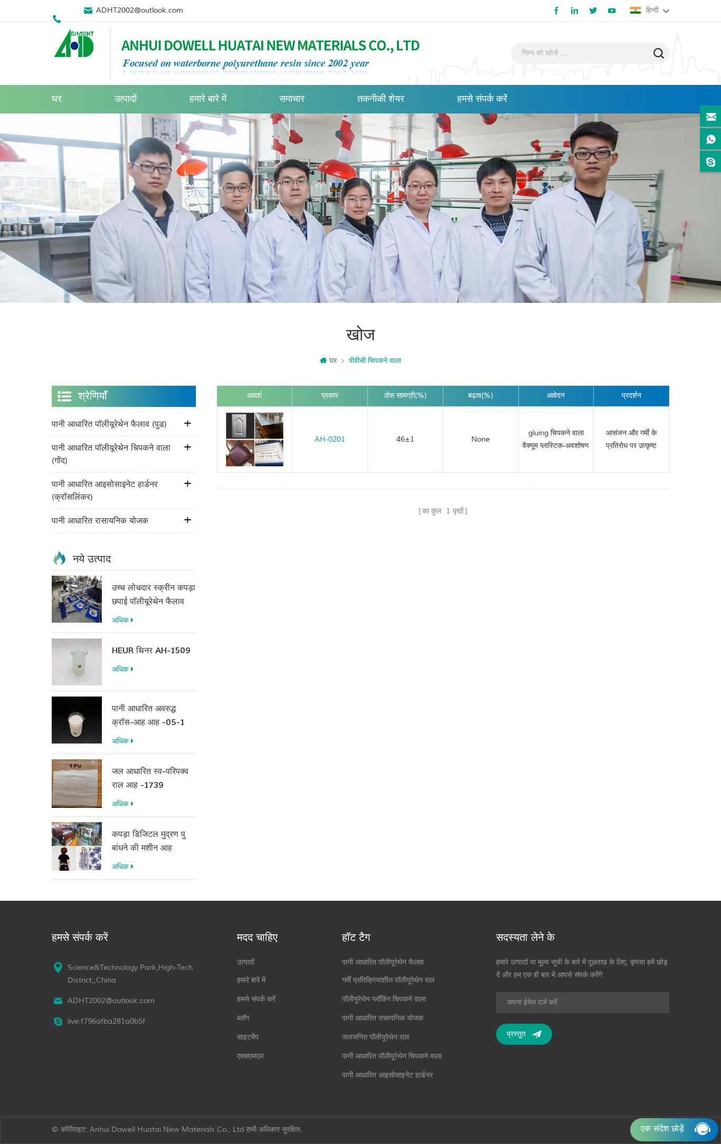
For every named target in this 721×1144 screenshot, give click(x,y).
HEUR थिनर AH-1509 (151, 650)
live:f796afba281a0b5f (106, 1021)
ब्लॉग (243, 1018)
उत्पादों (126, 99)
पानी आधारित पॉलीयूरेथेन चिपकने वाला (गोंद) (111, 454)
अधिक (120, 620)
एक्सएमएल (250, 1056)
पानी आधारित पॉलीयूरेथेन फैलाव (383, 962)
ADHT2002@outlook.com (139, 10)
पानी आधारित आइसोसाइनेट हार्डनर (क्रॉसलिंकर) (105, 490)
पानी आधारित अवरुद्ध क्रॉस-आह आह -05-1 (148, 715)
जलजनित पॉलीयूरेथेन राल (375, 1037)
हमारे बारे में (207, 99)
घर (57, 99)
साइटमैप (248, 1037)
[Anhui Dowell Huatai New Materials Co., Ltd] (75, 44)
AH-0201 (330, 439)
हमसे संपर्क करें (482, 99)
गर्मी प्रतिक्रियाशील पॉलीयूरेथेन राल (388, 980)
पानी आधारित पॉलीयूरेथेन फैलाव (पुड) (109, 424)
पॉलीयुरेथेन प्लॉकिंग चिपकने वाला (384, 999)
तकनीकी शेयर (380, 99)
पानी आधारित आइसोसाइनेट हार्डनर (387, 1075)
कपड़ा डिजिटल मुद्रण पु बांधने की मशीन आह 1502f (148, 842)
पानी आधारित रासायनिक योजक (100, 521)
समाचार (292, 99)
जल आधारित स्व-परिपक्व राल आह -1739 (150, 778)
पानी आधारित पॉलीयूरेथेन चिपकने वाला (392, 1056)
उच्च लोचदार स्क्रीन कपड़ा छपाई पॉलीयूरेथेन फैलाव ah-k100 (153, 595)
